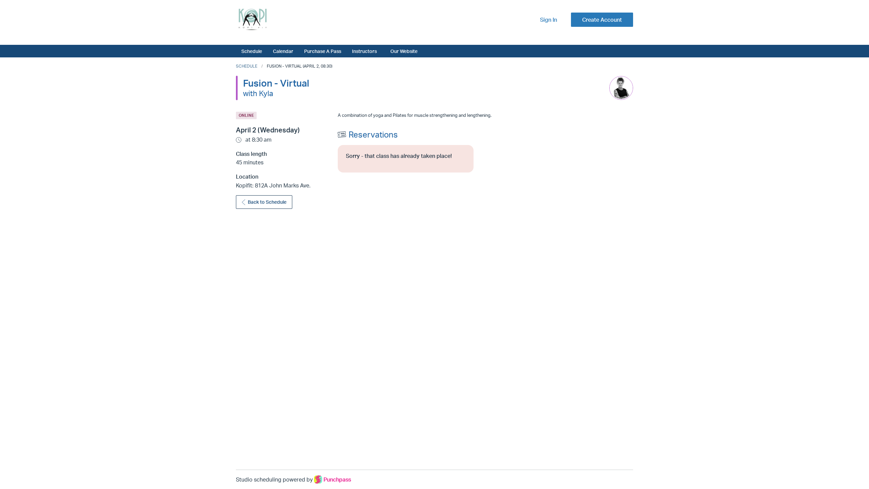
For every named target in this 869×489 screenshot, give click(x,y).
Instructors (364, 51)
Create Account (602, 19)
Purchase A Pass (322, 51)
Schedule (251, 51)
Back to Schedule (267, 202)
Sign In (548, 19)
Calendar (283, 51)
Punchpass (337, 479)
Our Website (404, 51)
